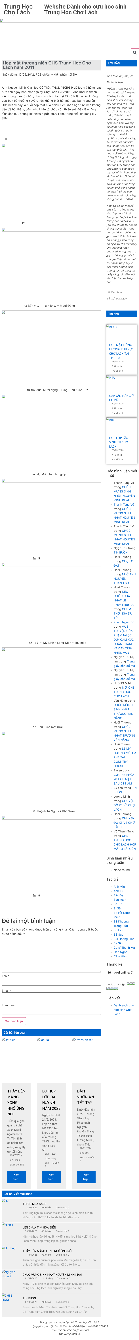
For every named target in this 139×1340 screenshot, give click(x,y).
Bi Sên (118, 908)
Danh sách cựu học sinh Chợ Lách (124, 1010)
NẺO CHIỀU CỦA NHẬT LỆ (122, 596)
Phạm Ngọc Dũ (124, 605)
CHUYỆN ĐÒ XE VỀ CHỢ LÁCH (124, 805)
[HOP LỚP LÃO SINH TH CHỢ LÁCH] (121, 426)
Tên (5, 975)
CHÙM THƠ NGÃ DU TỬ (123, 613)
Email (7, 990)
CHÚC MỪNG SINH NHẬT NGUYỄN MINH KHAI (52, 1274)
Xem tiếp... (16, 1177)
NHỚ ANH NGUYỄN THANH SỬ (125, 578)
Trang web (9, 1005)
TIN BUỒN (29, 1298)
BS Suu (118, 934)
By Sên (118, 943)
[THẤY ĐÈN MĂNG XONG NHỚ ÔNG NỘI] (11, 1255)
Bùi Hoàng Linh (124, 939)
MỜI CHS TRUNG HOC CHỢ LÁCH (124, 692)
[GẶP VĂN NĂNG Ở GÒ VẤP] (121, 384)
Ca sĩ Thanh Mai (125, 947)
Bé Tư (117, 904)
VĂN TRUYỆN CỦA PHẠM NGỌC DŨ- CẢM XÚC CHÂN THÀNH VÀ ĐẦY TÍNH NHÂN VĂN (124, 639)
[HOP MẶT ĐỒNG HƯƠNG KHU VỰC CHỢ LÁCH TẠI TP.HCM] (121, 334)
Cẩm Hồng (121, 956)
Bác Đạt (119, 895)
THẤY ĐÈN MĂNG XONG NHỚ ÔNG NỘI (47, 1251)
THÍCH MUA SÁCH (34, 1204)
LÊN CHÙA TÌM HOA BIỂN (39, 1227)
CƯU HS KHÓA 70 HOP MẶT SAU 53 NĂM (124, 779)
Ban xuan (120, 899)
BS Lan (118, 930)
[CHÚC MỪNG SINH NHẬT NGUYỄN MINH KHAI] (11, 1279)
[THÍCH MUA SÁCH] (11, 1208)
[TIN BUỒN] (11, 1302)
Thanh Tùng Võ (124, 504)
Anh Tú (118, 891)
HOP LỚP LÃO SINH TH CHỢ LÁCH (118, 442)
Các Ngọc (120, 952)
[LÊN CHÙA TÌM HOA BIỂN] (11, 1232)
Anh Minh (120, 886)
